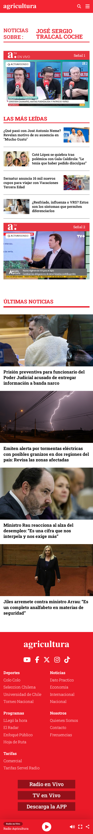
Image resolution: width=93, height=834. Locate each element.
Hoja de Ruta (14, 741)
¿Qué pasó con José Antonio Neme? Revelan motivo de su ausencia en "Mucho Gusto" (32, 135)
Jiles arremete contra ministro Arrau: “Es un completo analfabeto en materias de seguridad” (45, 607)
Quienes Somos (64, 720)
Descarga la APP (47, 806)
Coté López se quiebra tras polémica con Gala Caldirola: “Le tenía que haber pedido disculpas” (59, 158)
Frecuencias (61, 734)
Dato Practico (62, 680)
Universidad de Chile (22, 694)
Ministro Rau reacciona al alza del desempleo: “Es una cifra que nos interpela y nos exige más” (38, 530)
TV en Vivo (46, 795)
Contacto (58, 727)
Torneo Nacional (18, 701)
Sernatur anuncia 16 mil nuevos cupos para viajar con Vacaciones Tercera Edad (30, 182)
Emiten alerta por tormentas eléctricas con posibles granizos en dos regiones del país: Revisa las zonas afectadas (46, 453)
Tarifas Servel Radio (21, 767)
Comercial (12, 760)
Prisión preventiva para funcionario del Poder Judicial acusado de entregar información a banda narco (44, 377)
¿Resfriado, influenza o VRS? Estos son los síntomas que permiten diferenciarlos (60, 206)
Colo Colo (11, 680)
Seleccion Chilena (19, 687)
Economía (59, 687)
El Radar (11, 727)
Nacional (58, 701)
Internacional (62, 694)
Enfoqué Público (18, 734)
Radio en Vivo (46, 784)
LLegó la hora (15, 720)
